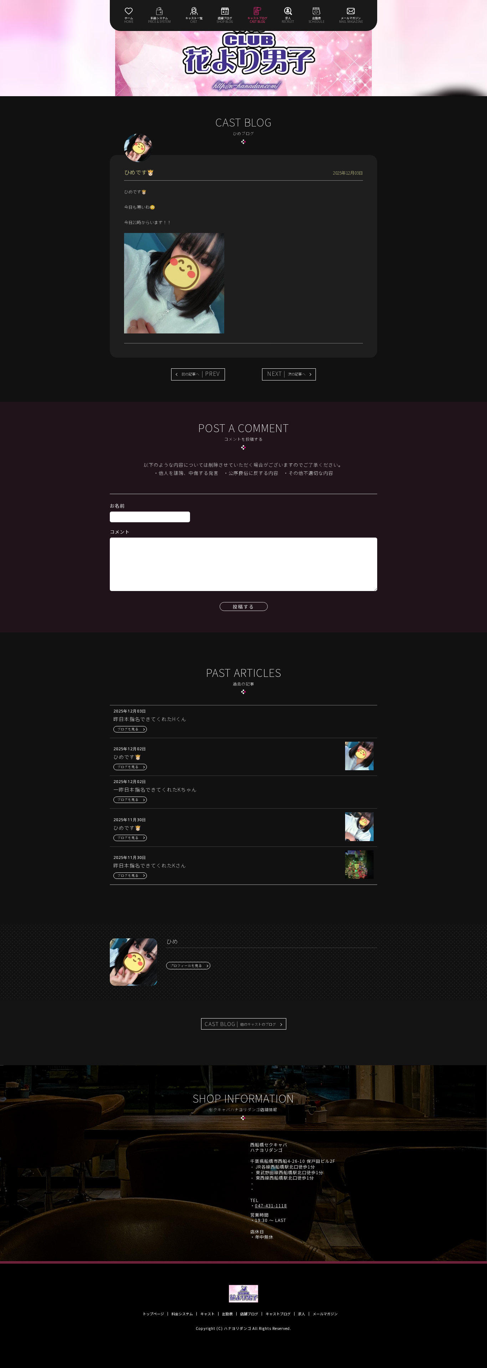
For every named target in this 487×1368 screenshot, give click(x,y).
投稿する (243, 606)
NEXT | (286, 373)
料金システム (182, 1314)
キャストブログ (278, 1314)
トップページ (153, 1314)
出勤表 (227, 1314)
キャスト (207, 1314)
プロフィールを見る (186, 965)
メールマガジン (325, 1314)
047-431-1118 (271, 1205)
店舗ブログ (249, 1314)
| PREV (200, 373)
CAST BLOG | (240, 1023)
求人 (301, 1314)
